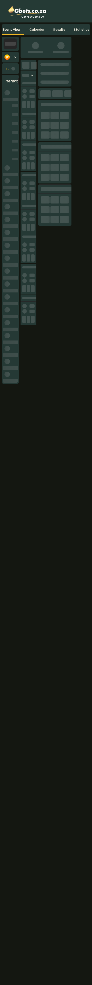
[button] (37, 29)
